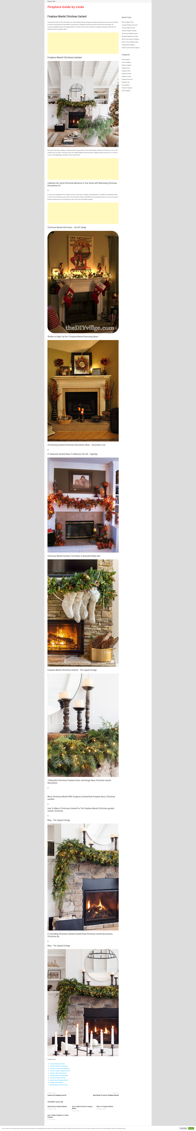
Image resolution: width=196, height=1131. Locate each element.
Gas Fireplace (125, 85)
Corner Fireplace (126, 62)
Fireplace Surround (127, 79)
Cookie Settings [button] (183, 1128)
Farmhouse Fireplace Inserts (130, 33)
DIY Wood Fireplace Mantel (57, 1078)
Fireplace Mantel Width (56, 1082)
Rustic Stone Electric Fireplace (130, 39)
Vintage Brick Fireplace (128, 45)
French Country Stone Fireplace (130, 47)
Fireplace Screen (126, 76)
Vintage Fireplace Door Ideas (130, 36)
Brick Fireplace (126, 59)
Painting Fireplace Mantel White (59, 1075)
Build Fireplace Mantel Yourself (59, 1085)
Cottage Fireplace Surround (129, 25)
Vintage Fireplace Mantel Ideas (58, 1066)
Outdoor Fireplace (127, 88)
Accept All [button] (191, 1128)
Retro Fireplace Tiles (128, 22)
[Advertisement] (83, 43)
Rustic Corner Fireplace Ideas (130, 42)
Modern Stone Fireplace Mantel (59, 1080)
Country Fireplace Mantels (57, 1064)
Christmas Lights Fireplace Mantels (60, 1071)
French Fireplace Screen (128, 28)
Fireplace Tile (125, 82)
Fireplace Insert (126, 71)
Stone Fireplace (126, 91)
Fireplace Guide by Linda (65, 7)
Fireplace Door (126, 68)
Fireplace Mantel (126, 74)
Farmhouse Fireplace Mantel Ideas (59, 1068)
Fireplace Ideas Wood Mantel (58, 1073)
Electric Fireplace (126, 65)
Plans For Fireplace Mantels (104, 1106)
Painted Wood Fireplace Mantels (57, 1106)
